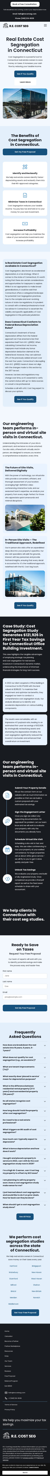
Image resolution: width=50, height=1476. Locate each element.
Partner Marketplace (12, 1346)
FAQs (6, 1356)
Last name (7, 981)
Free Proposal (10, 1376)
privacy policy (28, 1458)
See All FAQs (25, 1216)
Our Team (8, 1361)
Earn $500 (8, 1386)
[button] (45, 25)
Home (7, 1331)
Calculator (9, 1336)
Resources (9, 1351)
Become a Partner (11, 1341)
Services (8, 1366)
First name (7, 971)
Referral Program (11, 1381)
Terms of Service (11, 1405)
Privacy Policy (10, 1410)
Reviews (8, 1371)
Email (5, 992)
